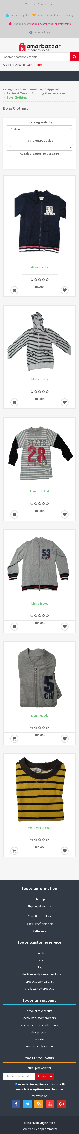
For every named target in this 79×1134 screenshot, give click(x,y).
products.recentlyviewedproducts (39, 974)
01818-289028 (15, 65)
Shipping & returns (40, 906)
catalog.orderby (40, 122)
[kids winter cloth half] (39, 220)
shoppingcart (39, 1032)
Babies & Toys (17, 93)
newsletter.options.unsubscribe (39, 1089)
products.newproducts (39, 988)
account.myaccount (39, 1011)
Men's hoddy (39, 379)
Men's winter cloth (40, 828)
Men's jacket (39, 603)
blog (39, 967)
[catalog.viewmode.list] (43, 162)
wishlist (39, 1039)
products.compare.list (40, 981)
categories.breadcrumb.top (23, 89)
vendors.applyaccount (39, 1046)
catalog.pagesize (40, 141)
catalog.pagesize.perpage (39, 153)
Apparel (53, 89)
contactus (39, 930)
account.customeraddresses (39, 1025)
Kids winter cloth (39, 267)
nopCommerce (48, 1129)
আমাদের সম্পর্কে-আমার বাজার (39, 923)
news (39, 960)
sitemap (39, 899)
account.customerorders (39, 1018)
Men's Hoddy (39, 715)
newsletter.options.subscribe (39, 1084)
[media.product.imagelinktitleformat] (39, 341)
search (39, 953)
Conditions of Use (39, 916)
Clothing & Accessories (49, 93)
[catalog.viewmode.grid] (35, 162)
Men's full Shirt (39, 491)
